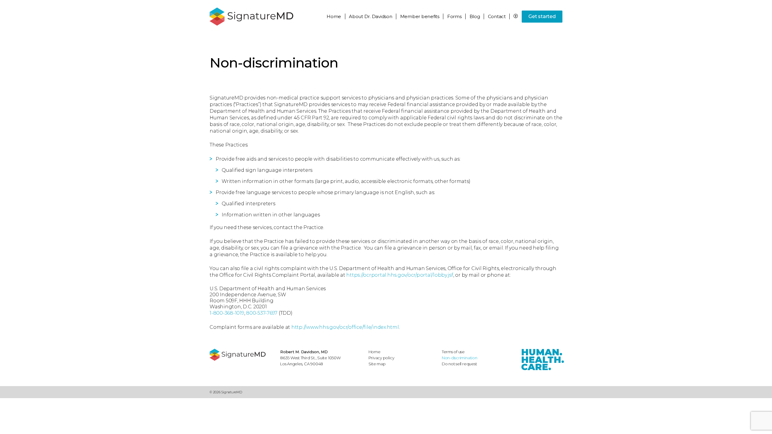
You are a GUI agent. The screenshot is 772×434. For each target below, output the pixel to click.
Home (334, 16)
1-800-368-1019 (227, 313)
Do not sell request (459, 363)
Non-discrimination (459, 357)
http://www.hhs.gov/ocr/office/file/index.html (345, 327)
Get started (541, 16)
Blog (475, 16)
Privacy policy (381, 357)
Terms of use (453, 351)
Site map (377, 363)
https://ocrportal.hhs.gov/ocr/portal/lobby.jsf (399, 275)
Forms (454, 16)
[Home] (242, 355)
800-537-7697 (261, 313)
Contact (497, 16)
